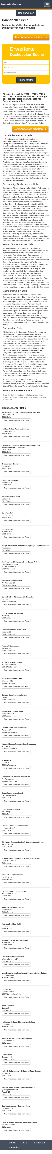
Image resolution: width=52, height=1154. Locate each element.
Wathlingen (27, 397)
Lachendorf (18, 397)
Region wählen (26, 13)
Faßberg (30, 395)
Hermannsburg (8, 397)
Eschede (23, 395)
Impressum (40, 1142)
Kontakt (11, 1142)
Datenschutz (14, 1147)
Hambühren (38, 395)
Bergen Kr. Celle (9, 395)
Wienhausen (37, 397)
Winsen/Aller (7, 400)
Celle (17, 395)
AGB (24, 1142)
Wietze (45, 397)
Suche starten (26, 80)
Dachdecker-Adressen (11, 4)
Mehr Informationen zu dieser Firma (16, 420)
